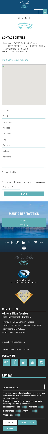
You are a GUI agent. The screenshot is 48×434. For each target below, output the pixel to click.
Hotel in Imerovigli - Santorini (16, 317)
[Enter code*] (11, 188)
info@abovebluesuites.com (15, 60)
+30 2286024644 (14, 46)
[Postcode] (24, 134)
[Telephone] (24, 123)
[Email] (24, 117)
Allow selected (27, 423)
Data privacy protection (21, 404)
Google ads (8, 415)
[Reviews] (3, 382)
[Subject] (24, 152)
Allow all (9, 428)
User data (33, 407)
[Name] (24, 111)
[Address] (24, 128)
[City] (24, 140)
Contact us (10, 309)
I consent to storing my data (17, 182)
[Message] (24, 162)
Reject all (9, 423)
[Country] (24, 146)
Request (24, 220)
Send (24, 193)
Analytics (27, 411)
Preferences (8, 411)
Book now (24, 225)
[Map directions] (40, 11)
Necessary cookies (11, 407)
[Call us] (36, 11)
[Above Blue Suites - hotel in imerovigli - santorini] (24, 4)
